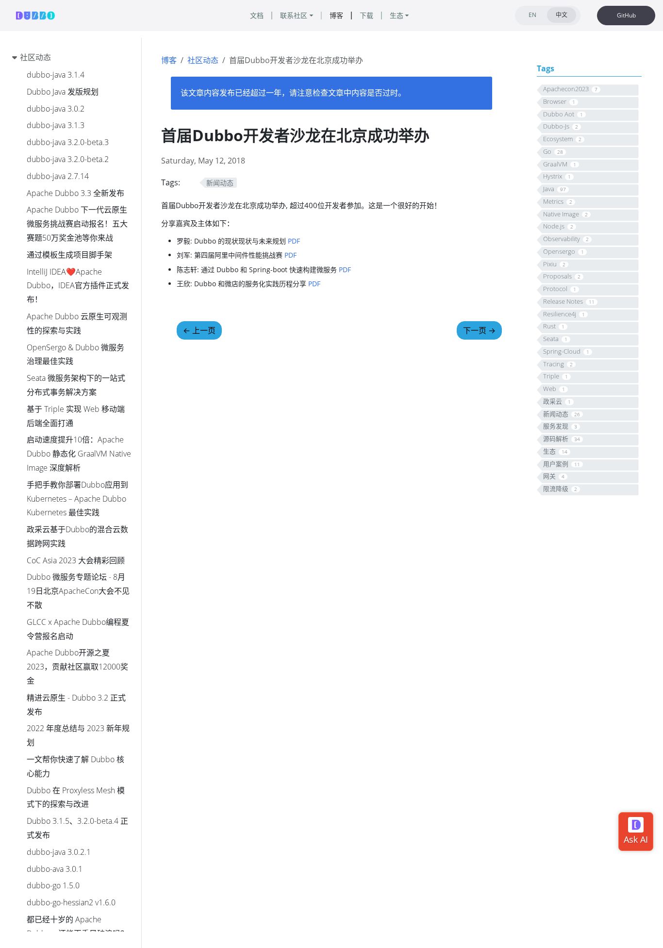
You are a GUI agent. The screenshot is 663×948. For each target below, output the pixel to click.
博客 (169, 60)
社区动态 (202, 60)
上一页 (199, 330)
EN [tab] (532, 15)
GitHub (626, 15)
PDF (294, 240)
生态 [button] (396, 15)
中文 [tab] (561, 15)
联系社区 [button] (293, 15)
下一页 (479, 330)
